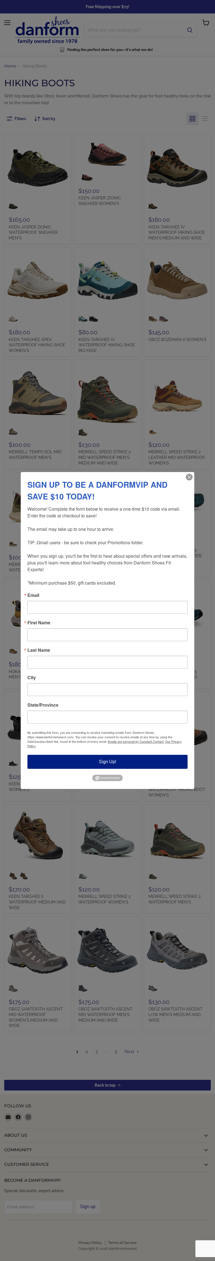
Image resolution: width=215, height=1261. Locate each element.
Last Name (38, 650)
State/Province (43, 705)
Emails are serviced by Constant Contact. (136, 741)
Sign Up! (107, 761)
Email (33, 595)
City (31, 677)
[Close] (189, 477)
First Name (38, 622)
